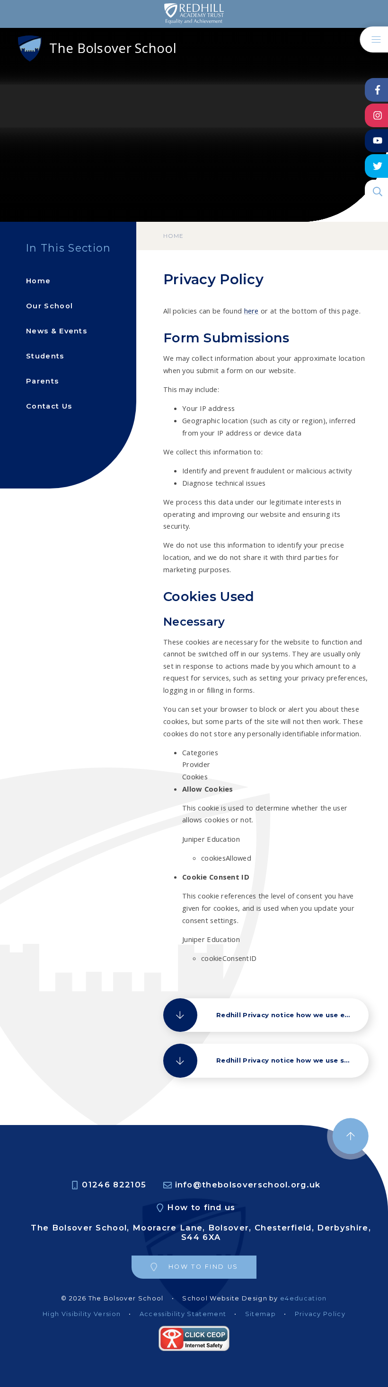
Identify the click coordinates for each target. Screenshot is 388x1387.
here (251, 310)
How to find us (201, 1207)
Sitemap (260, 1313)
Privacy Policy (320, 1313)
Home (173, 235)
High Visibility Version (82, 1313)
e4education (303, 1298)
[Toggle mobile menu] (374, 39)
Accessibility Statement (183, 1313)
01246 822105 (114, 1184)
